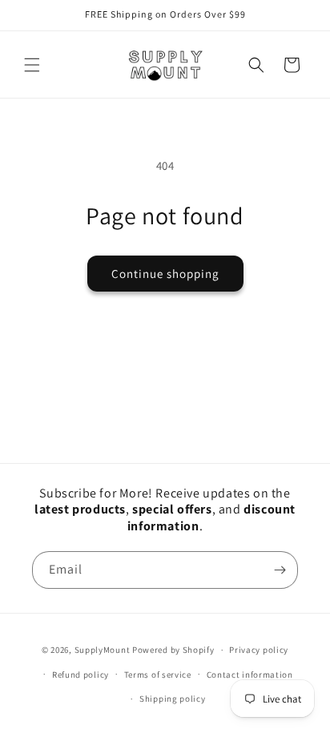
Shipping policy (172, 698)
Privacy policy (258, 649)
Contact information (250, 674)
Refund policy (80, 674)
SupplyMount (102, 649)
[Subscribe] (279, 570)
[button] (32, 65)
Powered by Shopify (173, 649)
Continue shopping (165, 273)
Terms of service (157, 674)
